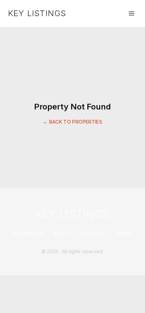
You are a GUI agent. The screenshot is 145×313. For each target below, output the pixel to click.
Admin (124, 234)
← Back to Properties (72, 122)
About (62, 234)
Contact (94, 234)
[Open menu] (131, 13)
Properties (28, 234)
